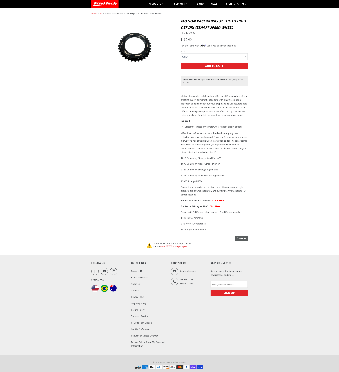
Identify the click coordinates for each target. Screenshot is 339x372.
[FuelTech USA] (105, 4)
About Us (135, 283)
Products (155, 3)
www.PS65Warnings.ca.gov (173, 246)
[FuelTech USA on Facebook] (95, 271)
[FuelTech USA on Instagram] (114, 271)
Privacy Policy (137, 296)
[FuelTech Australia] (113, 291)
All (101, 13)
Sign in (230, 3)
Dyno (200, 3)
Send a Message (187, 271)
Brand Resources (139, 277)
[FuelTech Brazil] (104, 291)
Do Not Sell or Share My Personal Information (147, 344)
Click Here (215, 206)
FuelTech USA (164, 362)
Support (180, 3)
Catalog (135, 271)
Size (182, 51)
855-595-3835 (186, 279)
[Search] (238, 3)
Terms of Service (139, 316)
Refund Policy (137, 309)
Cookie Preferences (141, 329)
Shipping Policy (138, 303)
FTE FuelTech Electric (141, 322)
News (214, 3)
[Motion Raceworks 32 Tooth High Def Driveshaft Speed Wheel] (134, 47)
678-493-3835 (186, 283)
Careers (135, 290)
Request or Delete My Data (144, 335)
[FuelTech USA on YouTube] (105, 271)
